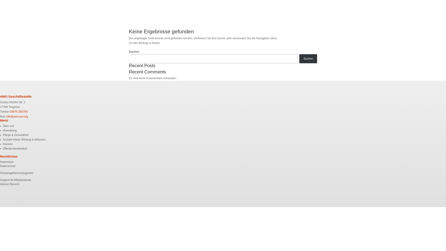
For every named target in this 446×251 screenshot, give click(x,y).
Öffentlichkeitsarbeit (17, 29)
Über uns (10, 6)
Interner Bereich (10, 184)
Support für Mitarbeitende (15, 179)
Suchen (134, 51)
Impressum (7, 161)
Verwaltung (11, 11)
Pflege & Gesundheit (17, 15)
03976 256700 (19, 111)
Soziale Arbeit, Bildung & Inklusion (26, 20)
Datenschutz (8, 166)
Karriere (9, 25)
